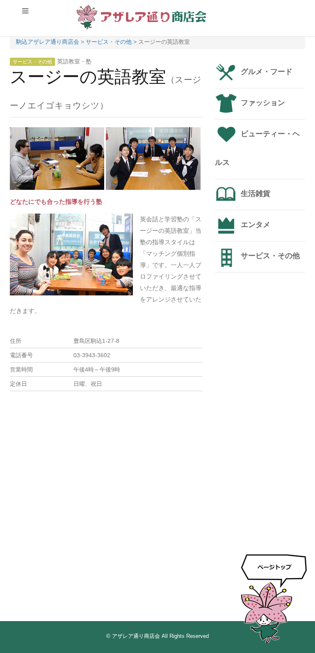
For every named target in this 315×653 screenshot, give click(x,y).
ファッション (263, 103)
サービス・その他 (32, 62)
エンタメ (255, 225)
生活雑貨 (255, 193)
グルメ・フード (266, 72)
